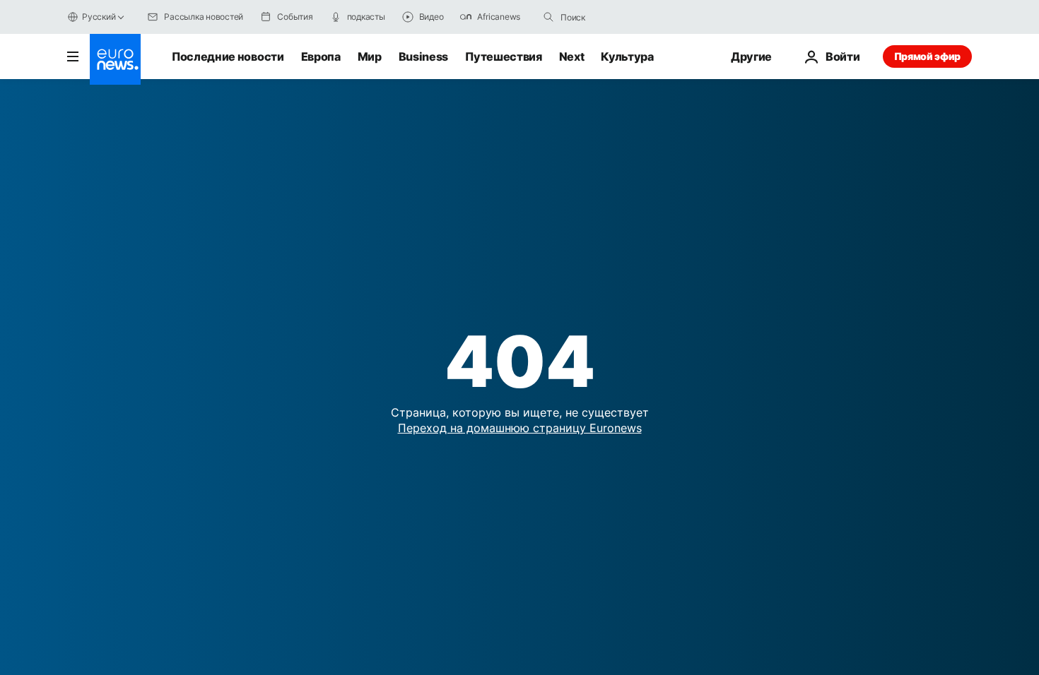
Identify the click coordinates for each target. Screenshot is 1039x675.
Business (423, 56)
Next (572, 56)
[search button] (548, 17)
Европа (321, 56)
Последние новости (228, 56)
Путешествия (503, 56)
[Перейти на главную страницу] (115, 59)
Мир (370, 56)
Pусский (98, 16)
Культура (627, 56)
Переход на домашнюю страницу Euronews (520, 428)
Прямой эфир (927, 56)
